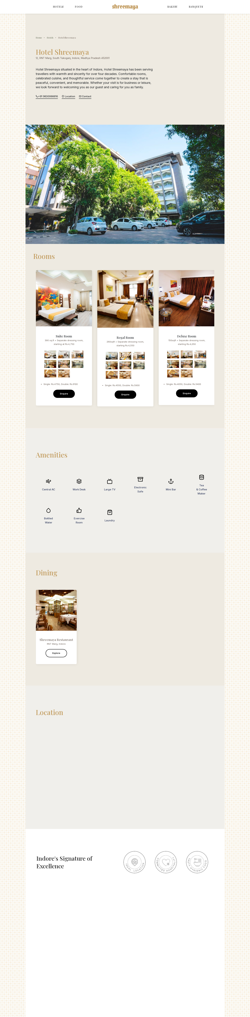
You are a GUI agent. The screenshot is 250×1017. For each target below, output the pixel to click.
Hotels (58, 6)
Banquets (196, 6)
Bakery (172, 6)
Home (39, 37)
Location (69, 96)
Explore (56, 653)
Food (79, 6)
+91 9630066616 (48, 96)
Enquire (64, 393)
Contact (86, 96)
